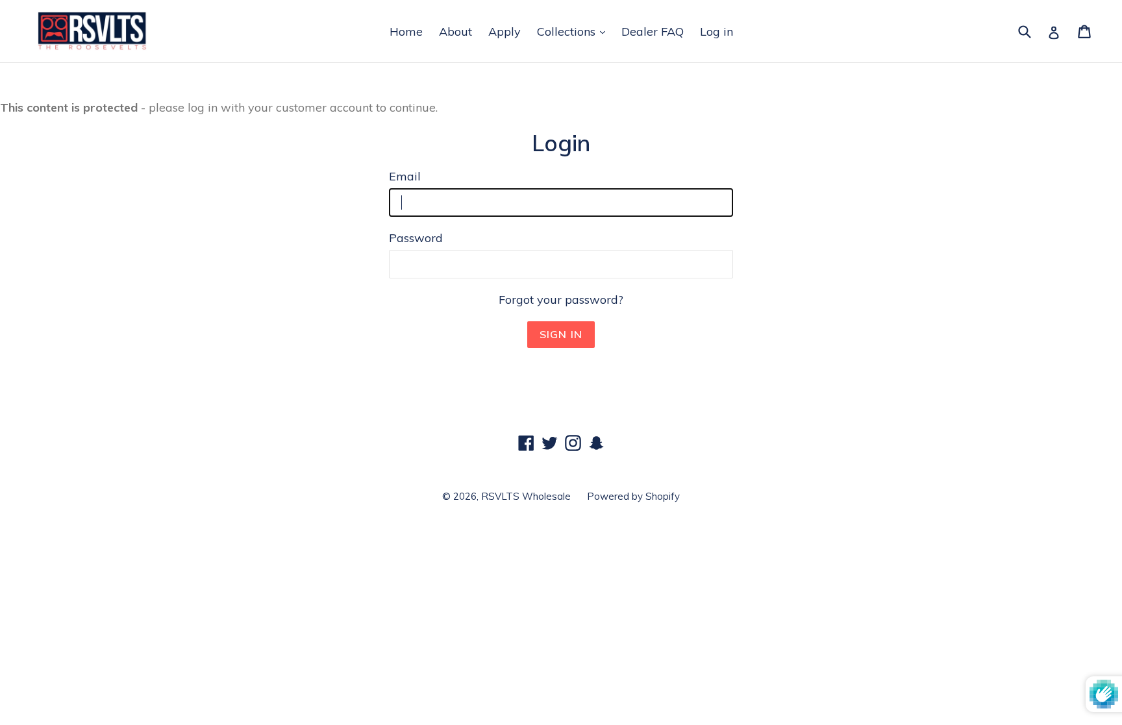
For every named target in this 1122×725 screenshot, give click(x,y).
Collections (568, 31)
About (455, 31)
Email (405, 176)
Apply (504, 31)
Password (416, 237)
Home (406, 31)
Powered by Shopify (633, 496)
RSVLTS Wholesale (526, 496)
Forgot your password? (561, 299)
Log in (716, 31)
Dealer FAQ (652, 31)
